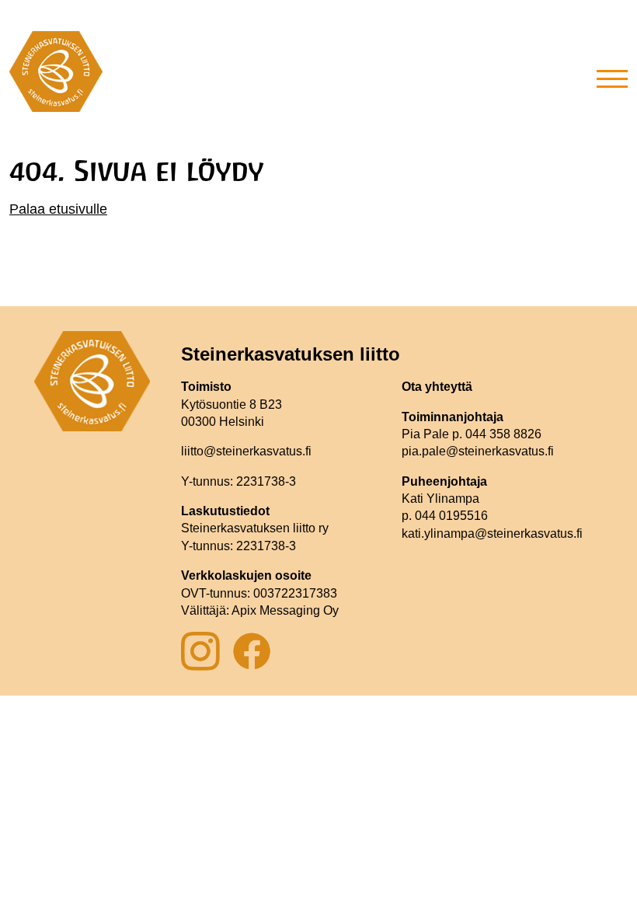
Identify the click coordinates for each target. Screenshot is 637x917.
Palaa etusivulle (58, 209)
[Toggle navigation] (612, 77)
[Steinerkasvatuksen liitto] (56, 77)
